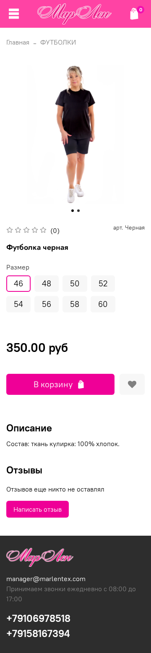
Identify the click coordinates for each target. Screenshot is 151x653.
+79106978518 (38, 618)
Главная (17, 42)
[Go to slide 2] (78, 210)
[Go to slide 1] (72, 210)
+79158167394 (38, 633)
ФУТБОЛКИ (58, 42)
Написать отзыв (37, 509)
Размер (17, 267)
